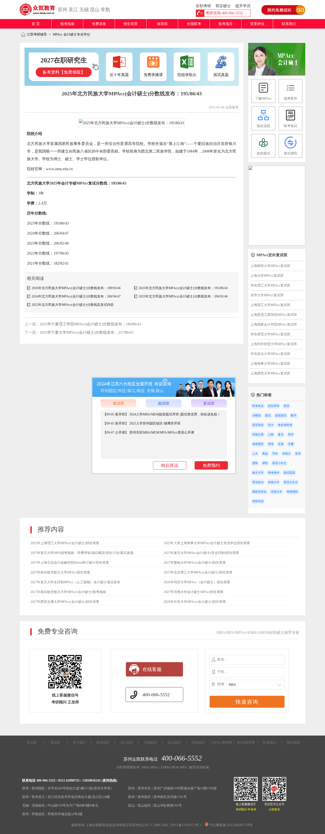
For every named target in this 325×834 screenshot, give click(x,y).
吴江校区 (126, 742)
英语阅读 (258, 425)
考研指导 (258, 444)
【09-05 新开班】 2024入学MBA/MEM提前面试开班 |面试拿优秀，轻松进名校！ (162, 414)
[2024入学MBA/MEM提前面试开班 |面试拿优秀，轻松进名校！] (276, 244)
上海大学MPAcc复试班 (267, 275)
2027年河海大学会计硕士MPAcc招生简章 (193, 592)
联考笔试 (258, 406)
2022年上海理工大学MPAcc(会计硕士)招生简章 (64, 543)
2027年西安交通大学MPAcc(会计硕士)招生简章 (64, 602)
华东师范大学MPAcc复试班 (270, 334)
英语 (286, 406)
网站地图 (293, 742)
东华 (298, 453)
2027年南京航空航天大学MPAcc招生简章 (60, 572)
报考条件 (273, 472)
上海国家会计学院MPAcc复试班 (274, 324)
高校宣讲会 (259, 491)
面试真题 (289, 472)
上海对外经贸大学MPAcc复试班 (274, 344)
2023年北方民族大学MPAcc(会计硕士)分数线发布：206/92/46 (183, 296)
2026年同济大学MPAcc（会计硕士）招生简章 (197, 582)
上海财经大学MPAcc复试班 (270, 266)
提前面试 (280, 415)
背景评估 (257, 24)
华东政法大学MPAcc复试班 (270, 354)
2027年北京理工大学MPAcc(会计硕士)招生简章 (198, 572)
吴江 (73, 9)
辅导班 (162, 24)
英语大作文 (291, 482)
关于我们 (79, 742)
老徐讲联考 (285, 425)
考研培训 (258, 501)
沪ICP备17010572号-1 (186, 825)
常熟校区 (198, 742)
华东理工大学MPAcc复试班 (270, 285)
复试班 (209, 403)
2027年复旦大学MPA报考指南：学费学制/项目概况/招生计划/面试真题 (81, 553)
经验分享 (258, 434)
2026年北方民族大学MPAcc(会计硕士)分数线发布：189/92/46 (76, 288)
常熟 (105, 9)
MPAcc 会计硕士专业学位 (71, 34)
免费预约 (211, 465)
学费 (291, 444)
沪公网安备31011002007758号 (230, 825)
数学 (293, 415)
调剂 (265, 463)
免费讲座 (99, 24)
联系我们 (289, 24)
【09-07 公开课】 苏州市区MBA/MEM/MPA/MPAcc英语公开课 (148, 432)
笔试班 (118, 403)
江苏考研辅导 (37, 34)
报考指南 (67, 24)
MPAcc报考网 (222, 742)
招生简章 (130, 24)
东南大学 (273, 482)
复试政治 (258, 482)
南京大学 (258, 472)
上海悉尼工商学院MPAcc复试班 (274, 315)
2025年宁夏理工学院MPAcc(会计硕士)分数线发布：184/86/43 (90, 324)
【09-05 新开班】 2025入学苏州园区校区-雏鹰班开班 (142, 423)
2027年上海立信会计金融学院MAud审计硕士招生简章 (69, 562)
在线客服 (152, 669)
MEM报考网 (246, 742)
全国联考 (194, 24)
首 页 (36, 24)
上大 (255, 453)
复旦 (281, 434)
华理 (271, 444)
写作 (275, 453)
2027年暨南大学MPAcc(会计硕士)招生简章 (195, 562)
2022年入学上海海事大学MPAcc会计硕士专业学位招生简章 (207, 543)
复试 (268, 415)
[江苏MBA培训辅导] (39, 9)
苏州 (62, 9)
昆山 (94, 9)
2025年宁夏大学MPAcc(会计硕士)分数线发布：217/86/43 (86, 332)
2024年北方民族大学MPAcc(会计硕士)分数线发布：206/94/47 (76, 296)
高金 (265, 453)
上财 (271, 434)
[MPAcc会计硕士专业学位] (276, 74)
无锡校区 (150, 742)
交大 (271, 425)
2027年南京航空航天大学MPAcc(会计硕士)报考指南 (68, 592)
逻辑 (255, 463)
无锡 (84, 9)
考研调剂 (292, 491)
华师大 (286, 453)
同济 (291, 434)
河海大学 (276, 491)
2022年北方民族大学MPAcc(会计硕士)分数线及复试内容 (73, 305)
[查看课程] (163, 396)
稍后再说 (169, 465)
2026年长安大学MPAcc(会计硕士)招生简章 (195, 602)
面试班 (163, 403)
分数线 (256, 415)
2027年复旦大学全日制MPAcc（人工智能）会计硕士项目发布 (75, 582)
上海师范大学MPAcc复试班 (270, 373)
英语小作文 (279, 463)
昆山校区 (174, 742)
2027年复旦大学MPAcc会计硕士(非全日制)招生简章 (201, 553)
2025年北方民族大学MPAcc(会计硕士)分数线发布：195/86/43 (183, 288)
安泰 (281, 444)
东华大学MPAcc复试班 (267, 295)
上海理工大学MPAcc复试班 (270, 305)
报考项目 (225, 24)
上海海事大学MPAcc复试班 (270, 363)
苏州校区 (103, 742)
